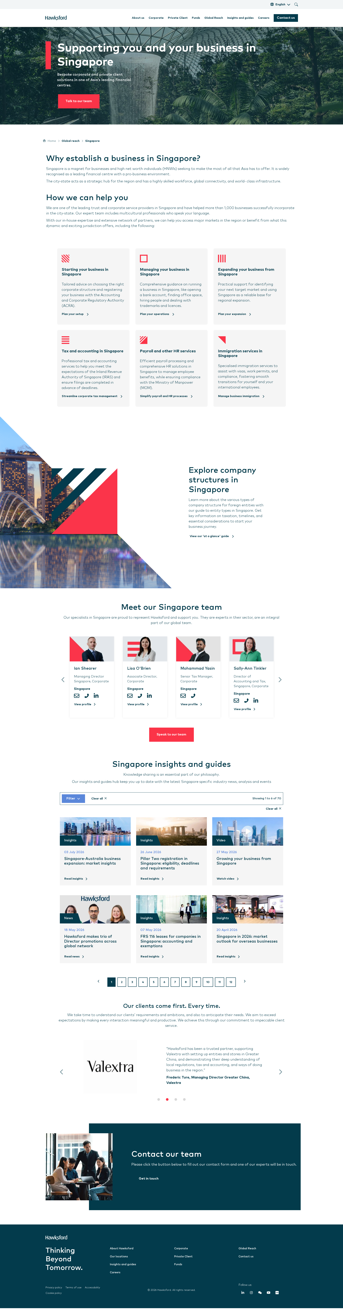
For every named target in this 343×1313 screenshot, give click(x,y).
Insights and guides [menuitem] (240, 17)
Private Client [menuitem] (178, 17)
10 (208, 987)
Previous (63, 682)
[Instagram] (251, 1298)
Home (52, 141)
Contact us (286, 17)
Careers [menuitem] (263, 17)
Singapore (92, 141)
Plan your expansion (232, 314)
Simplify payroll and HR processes (164, 396)
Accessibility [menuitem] (92, 1292)
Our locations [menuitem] (119, 1261)
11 (219, 987)
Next (279, 682)
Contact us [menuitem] (245, 1261)
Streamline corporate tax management (90, 396)
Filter (70, 803)
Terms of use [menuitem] (73, 1292)
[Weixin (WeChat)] (260, 1298)
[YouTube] (268, 1298)
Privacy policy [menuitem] (54, 1292)
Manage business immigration (239, 396)
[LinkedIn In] (242, 1298)
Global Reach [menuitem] (213, 17)
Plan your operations (155, 314)
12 (231, 987)
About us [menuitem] (138, 17)
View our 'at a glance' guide (210, 536)
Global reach (70, 141)
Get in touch (149, 1183)
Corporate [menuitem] (156, 17)
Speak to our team (171, 739)
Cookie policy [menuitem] (54, 1298)
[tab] (158, 1104)
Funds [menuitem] (196, 17)
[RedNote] (277, 1298)
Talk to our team (79, 101)
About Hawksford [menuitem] (121, 1253)
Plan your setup (73, 314)
